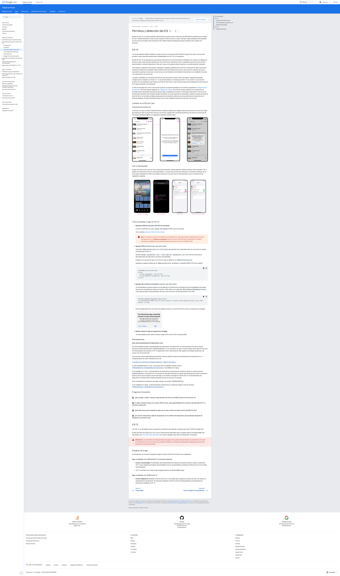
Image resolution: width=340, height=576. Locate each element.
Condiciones (29, 572)
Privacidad (37, 572)
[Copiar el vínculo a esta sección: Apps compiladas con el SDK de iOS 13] (159, 475)
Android (237, 538)
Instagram (133, 543)
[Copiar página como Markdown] (175, 31)
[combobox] (308, 2)
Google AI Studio (240, 546)
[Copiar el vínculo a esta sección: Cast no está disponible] (149, 166)
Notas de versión (30, 543)
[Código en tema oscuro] (203, 268)
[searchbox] (12, 17)
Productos (145, 26)
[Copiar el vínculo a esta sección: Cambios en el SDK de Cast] (156, 103)
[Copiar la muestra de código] (206, 268)
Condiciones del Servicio (32, 541)
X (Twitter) (134, 549)
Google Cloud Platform (76, 565)
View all (237, 558)
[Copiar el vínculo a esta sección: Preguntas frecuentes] (152, 392)
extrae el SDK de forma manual (154, 232)
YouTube (133, 552)
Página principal (27, 2)
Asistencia (62, 11)
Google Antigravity (240, 549)
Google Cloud (239, 552)
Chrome (237, 541)
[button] (11, 40)
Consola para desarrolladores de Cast (36, 538)
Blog (132, 538)
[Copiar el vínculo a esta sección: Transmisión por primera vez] (152, 107)
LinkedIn (133, 546)
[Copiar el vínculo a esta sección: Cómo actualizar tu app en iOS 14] (161, 222)
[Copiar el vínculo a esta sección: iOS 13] (140, 425)
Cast (15, 2)
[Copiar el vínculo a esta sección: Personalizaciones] (146, 339)
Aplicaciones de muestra (38, 11)
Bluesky (133, 541)
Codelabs (52, 11)
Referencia (24, 11)
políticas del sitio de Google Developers (178, 502)
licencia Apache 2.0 (140, 502)
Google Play (238, 555)
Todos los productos (92, 565)
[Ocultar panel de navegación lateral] (21, 573)
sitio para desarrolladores (150, 435)
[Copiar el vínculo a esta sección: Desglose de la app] (149, 451)
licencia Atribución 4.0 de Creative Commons (179, 501)
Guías (16, 11)
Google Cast (39, 2)
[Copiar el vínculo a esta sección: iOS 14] (140, 50)
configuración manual (165, 90)
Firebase (237, 543)
